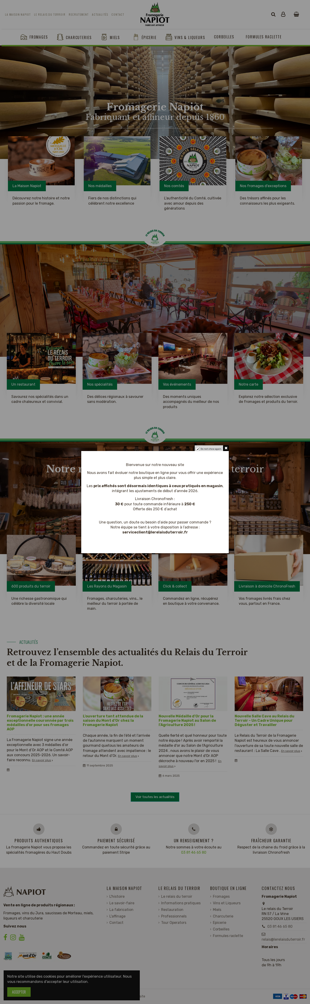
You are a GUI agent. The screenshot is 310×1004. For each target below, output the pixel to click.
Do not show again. (211, 449)
